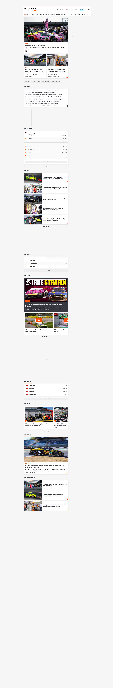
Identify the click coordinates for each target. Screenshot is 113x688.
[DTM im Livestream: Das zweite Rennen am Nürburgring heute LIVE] (67, 324)
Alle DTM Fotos (45, 431)
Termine (83, 14)
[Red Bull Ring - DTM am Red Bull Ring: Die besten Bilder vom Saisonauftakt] (67, 418)
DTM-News (27, 81)
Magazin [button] (61, 9)
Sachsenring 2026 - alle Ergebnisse (46, 161)
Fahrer (35, 257)
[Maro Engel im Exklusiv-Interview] (57, 66)
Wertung (58, 14)
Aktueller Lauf (46, 14)
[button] (67, 106)
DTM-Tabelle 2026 (56, 81)
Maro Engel (32, 260)
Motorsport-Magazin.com (31, 9)
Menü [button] (89, 9)
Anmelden (75, 9)
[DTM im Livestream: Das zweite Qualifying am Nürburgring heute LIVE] (39, 324)
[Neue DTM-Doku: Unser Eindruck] (35, 66)
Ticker (68, 9)
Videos (36, 14)
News (41, 14)
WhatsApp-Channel (36, 81)
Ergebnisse (52, 14)
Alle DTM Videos (45, 337)
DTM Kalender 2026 (46, 398)
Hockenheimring (32, 394)
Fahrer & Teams (77, 14)
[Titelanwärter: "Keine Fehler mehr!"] (46, 35)
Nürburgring (31, 388)
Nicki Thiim (32, 266)
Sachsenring (31, 133)
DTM (27, 14)
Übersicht (32, 14)
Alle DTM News (46, 226)
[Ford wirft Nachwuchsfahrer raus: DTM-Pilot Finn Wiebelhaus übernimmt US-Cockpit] (45, 103)
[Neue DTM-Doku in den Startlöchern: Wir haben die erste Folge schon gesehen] (45, 92)
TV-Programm (64, 14)
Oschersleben (32, 385)
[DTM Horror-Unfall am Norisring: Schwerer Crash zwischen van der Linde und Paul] (39, 418)
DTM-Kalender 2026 (46, 81)
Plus (81, 9)
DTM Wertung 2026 (46, 270)
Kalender (70, 14)
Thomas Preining (33, 263)
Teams (57, 257)
